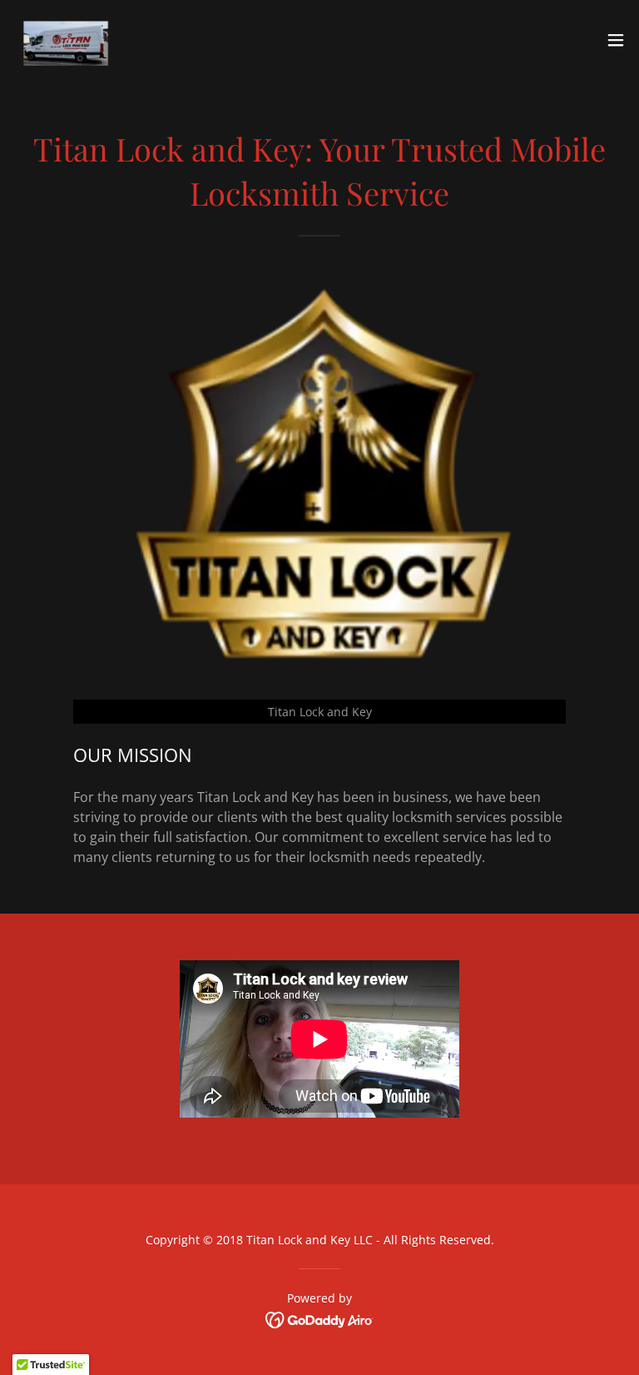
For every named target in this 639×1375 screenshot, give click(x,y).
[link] (73, 40)
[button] (615, 40)
